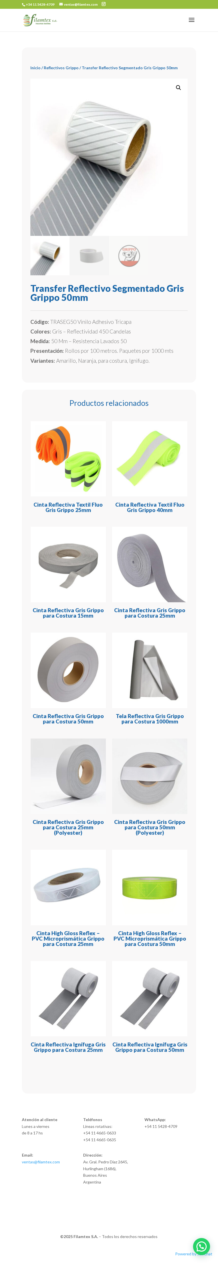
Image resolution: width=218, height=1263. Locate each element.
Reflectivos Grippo (61, 67)
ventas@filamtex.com (41, 1161)
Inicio (35, 67)
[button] (178, 88)
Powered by (193, 1253)
